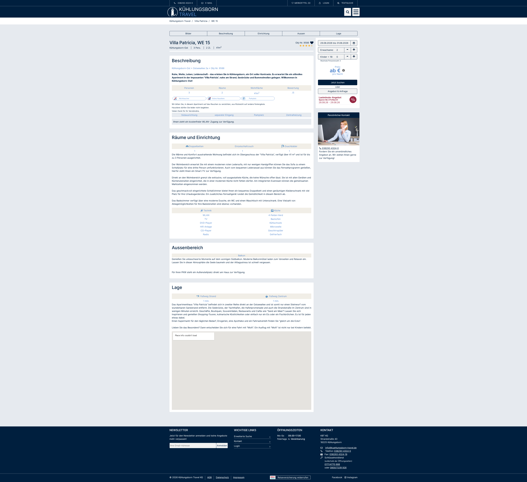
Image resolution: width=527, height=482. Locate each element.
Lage (338, 33)
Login (237, 446)
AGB (209, 477)
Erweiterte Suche (243, 436)
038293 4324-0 (330, 148)
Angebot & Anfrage (338, 91)
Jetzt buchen (337, 82)
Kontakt (238, 441)
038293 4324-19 (338, 454)
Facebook (337, 477)
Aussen (301, 33)
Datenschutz (222, 477)
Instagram (352, 477)
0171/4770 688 (332, 464)
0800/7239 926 (338, 467)
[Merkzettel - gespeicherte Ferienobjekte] (301, 3)
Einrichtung (263, 33)
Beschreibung (226, 33)
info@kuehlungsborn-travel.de (341, 447)
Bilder (188, 33)
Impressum (238, 477)
